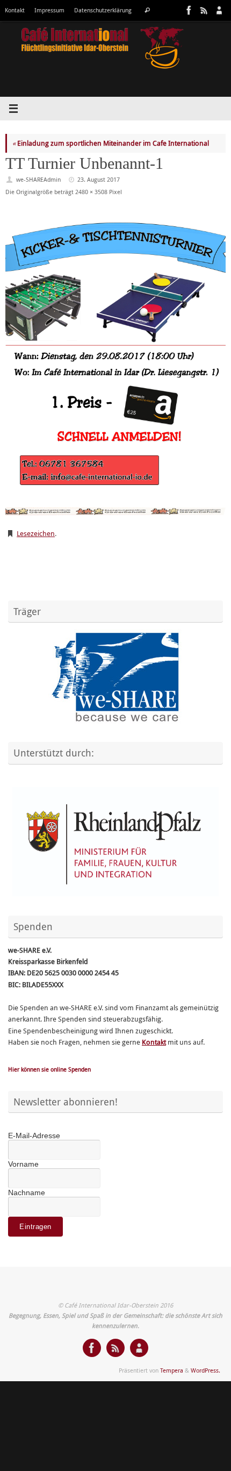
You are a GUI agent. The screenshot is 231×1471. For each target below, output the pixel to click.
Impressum (49, 10)
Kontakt (15, 10)
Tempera (171, 1370)
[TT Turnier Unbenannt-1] (115, 364)
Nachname (26, 1192)
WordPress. (205, 1370)
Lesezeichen (36, 533)
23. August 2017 (98, 179)
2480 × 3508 (91, 192)
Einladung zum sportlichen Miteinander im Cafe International (110, 143)
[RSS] (203, 10)
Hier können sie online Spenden (49, 1069)
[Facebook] (188, 10)
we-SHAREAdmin (38, 179)
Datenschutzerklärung (103, 10)
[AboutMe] (218, 10)
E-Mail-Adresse (34, 1135)
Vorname (23, 1164)
